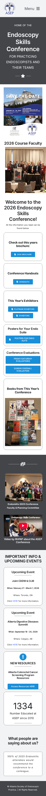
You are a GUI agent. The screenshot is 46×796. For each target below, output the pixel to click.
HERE (15, 601)
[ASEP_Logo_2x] (10, 3)
